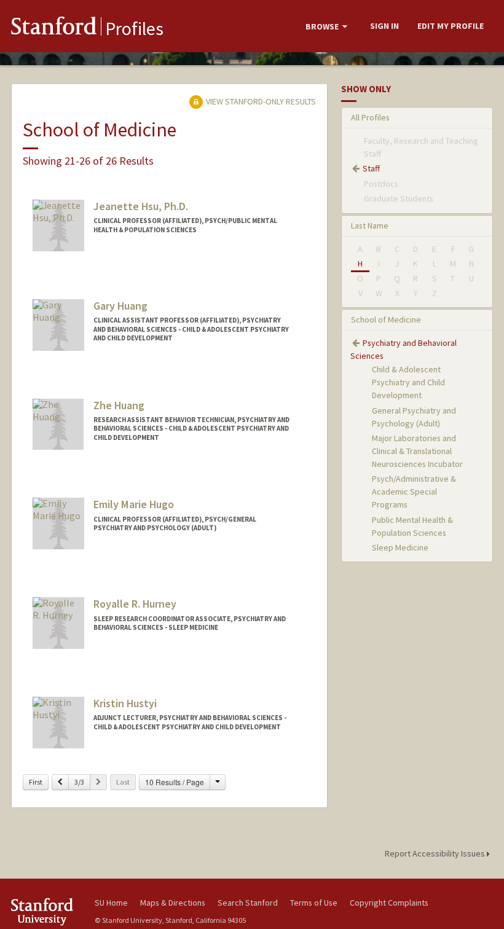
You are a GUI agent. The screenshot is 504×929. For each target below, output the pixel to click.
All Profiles (370, 117)
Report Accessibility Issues (436, 853)
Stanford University (45, 911)
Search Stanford (248, 902)
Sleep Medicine (400, 547)
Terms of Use (313, 902)
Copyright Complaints (389, 902)
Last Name (369, 225)
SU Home (111, 902)
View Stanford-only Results (260, 101)
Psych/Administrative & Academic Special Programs (414, 491)
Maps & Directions (172, 902)
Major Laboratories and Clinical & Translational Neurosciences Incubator (417, 451)
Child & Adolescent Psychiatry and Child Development (408, 382)
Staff (371, 168)
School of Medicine (386, 319)
